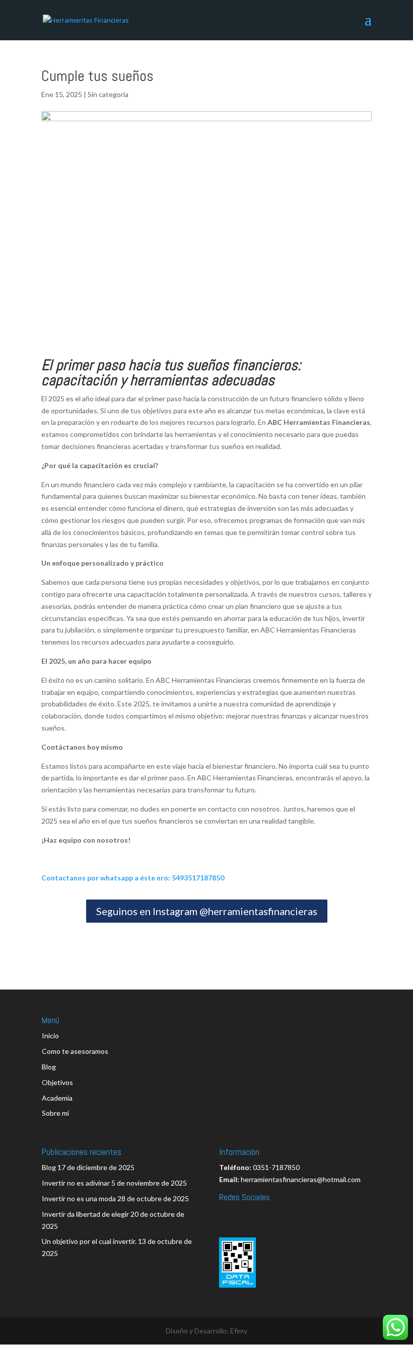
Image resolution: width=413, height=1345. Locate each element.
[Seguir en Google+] (316, 1215)
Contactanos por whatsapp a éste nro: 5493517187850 (132, 877)
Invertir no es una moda (79, 1198)
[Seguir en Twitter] (228, 1215)
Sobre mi (55, 1113)
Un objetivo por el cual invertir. (89, 1241)
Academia (57, 1098)
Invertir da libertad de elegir (85, 1214)
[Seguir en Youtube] (250, 1215)
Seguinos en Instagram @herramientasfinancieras (206, 911)
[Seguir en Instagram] (294, 1215)
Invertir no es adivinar (76, 1183)
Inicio (50, 1035)
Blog (49, 1066)
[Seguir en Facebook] (272, 1215)
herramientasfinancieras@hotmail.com (301, 1179)
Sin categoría (108, 94)
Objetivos (57, 1082)
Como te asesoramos (75, 1051)
